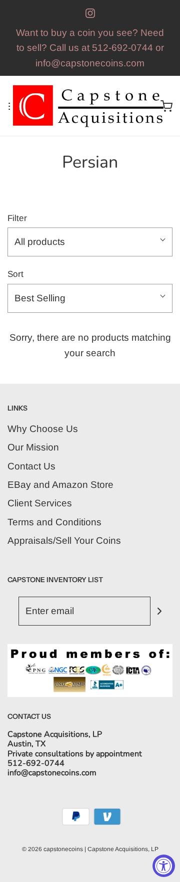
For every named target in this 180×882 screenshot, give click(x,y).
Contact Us (32, 466)
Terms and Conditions (55, 522)
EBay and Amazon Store (61, 484)
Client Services (40, 503)
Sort (16, 274)
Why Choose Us (43, 429)
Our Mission (33, 447)
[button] (90, 241)
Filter (17, 218)
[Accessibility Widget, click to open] (163, 866)
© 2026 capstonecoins (52, 849)
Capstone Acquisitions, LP (123, 849)
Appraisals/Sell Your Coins (64, 540)
